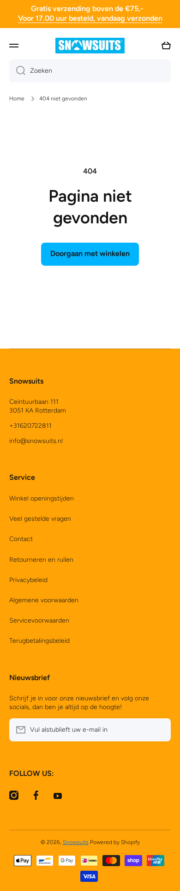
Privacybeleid (28, 580)
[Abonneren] (159, 729)
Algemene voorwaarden (43, 600)
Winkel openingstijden (41, 498)
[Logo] (90, 45)
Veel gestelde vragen (40, 519)
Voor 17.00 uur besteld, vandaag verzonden (90, 18)
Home (16, 98)
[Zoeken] (17, 70)
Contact (21, 539)
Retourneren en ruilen (41, 560)
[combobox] (90, 70)
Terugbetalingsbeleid (39, 641)
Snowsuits (76, 842)
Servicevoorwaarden (39, 620)
